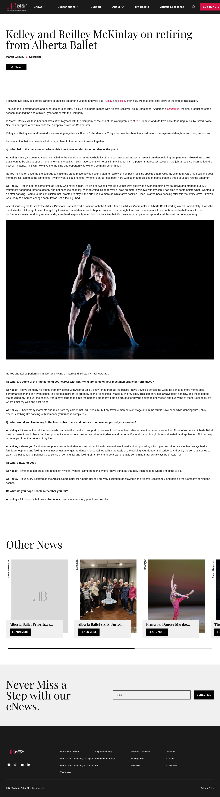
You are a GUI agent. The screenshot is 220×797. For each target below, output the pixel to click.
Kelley (108, 100)
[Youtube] (22, 765)
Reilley (122, 100)
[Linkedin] (29, 765)
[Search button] (194, 7)
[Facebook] (9, 765)
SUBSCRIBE (204, 695)
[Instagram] (16, 765)
